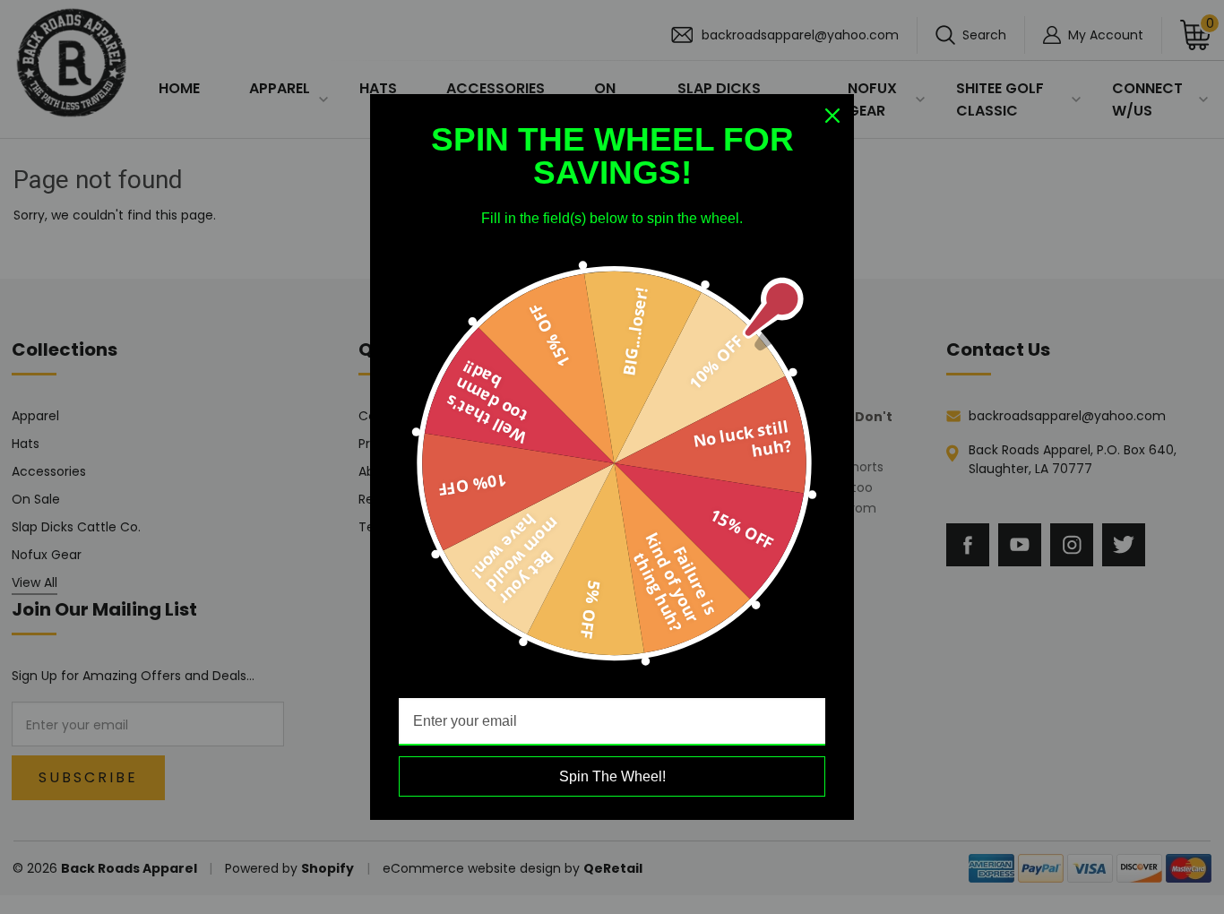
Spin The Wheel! (612, 776)
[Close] (832, 115)
